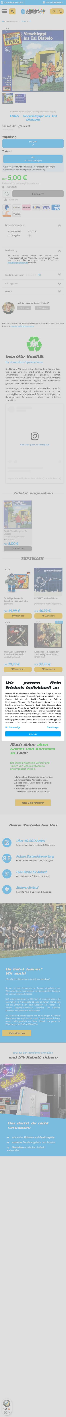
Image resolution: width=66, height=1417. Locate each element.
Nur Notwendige (12, 727)
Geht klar (33, 733)
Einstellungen (53, 727)
